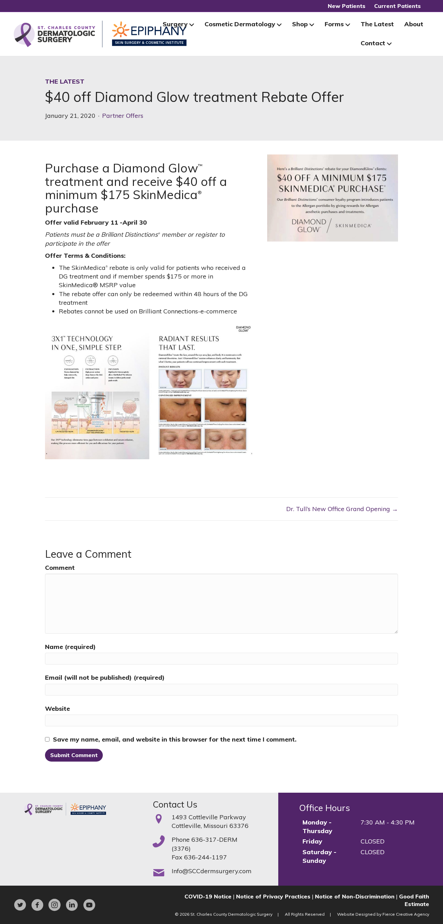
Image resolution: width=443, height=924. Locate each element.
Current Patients (397, 5)
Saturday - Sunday (319, 856)
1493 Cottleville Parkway (209, 817)
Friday (312, 841)
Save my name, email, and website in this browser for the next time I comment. (175, 739)
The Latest (377, 24)
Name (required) (70, 647)
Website (57, 709)
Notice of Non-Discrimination (355, 896)
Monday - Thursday (317, 826)
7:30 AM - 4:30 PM (388, 822)
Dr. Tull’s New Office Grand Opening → (342, 509)
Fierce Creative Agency (405, 914)
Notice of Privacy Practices (273, 896)
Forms (334, 24)
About (413, 24)
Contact (373, 43)
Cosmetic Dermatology (240, 24)
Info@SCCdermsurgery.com (212, 871)
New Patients (346, 5)
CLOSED (373, 841)
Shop (300, 24)
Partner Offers (122, 116)
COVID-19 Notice (208, 896)
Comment (60, 568)
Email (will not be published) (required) (105, 677)
